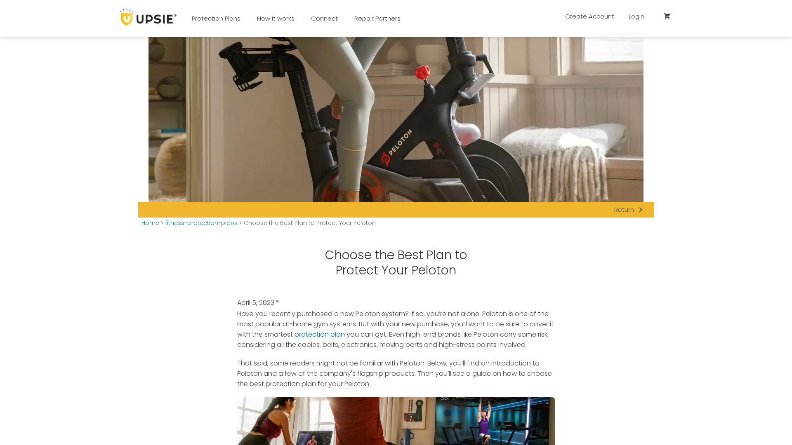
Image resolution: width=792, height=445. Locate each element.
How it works (276, 18)
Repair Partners (377, 18)
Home (150, 223)
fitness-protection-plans (201, 223)
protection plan (320, 334)
